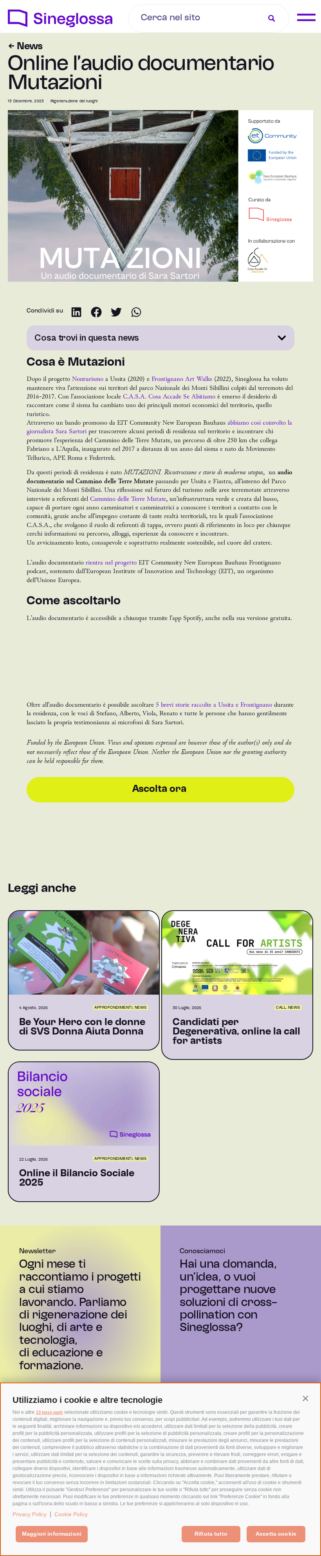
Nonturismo (87, 379)
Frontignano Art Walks (181, 379)
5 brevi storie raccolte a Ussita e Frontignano (214, 704)
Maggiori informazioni (51, 1534)
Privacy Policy (30, 1514)
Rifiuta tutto (211, 1534)
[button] (305, 1398)
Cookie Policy (71, 1514)
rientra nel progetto (112, 562)
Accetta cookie (276, 1534)
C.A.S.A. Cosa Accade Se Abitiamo (169, 396)
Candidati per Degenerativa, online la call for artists (236, 1032)
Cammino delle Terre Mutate (128, 499)
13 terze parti (49, 1412)
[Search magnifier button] (272, 18)
